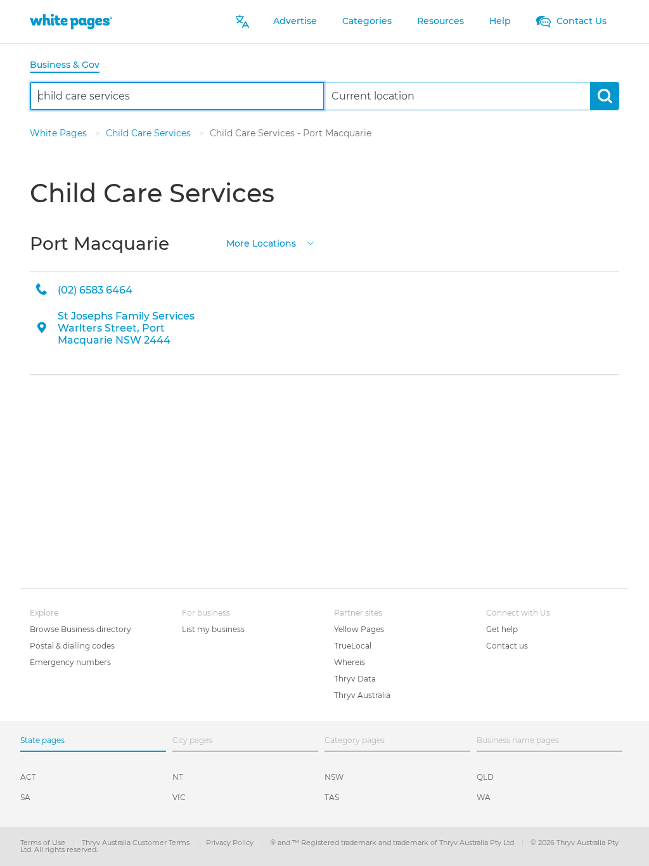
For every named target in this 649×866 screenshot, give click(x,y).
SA (25, 797)
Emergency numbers (70, 662)
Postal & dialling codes (72, 645)
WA (484, 797)
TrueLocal (352, 645)
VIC (179, 797)
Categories (367, 21)
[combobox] (177, 96)
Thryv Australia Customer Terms (136, 842)
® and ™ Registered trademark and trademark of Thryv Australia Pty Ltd (393, 842)
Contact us (507, 645)
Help (500, 21)
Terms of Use (43, 842)
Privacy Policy (230, 842)
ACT (28, 777)
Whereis (349, 662)
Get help (502, 629)
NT (177, 777)
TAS (331, 797)
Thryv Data (355, 678)
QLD (485, 777)
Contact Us (580, 21)
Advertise (295, 21)
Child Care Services (149, 133)
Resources (440, 21)
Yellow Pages (359, 629)
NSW (334, 777)
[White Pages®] (71, 21)
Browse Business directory (80, 629)
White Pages (59, 133)
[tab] (70, 65)
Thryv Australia (362, 695)
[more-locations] (311, 242)
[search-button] (604, 96)
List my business (213, 629)
